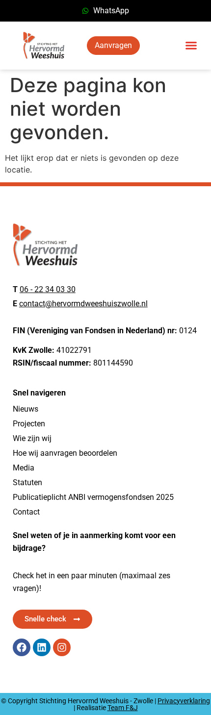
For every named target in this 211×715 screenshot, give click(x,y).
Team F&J (122, 708)
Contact (26, 512)
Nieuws (25, 409)
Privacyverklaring (184, 701)
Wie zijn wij (32, 438)
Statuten (27, 482)
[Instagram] (62, 647)
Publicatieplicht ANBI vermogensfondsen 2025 (93, 497)
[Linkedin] (42, 647)
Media (23, 467)
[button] (191, 45)
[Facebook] (21, 647)
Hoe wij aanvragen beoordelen (65, 453)
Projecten (29, 423)
